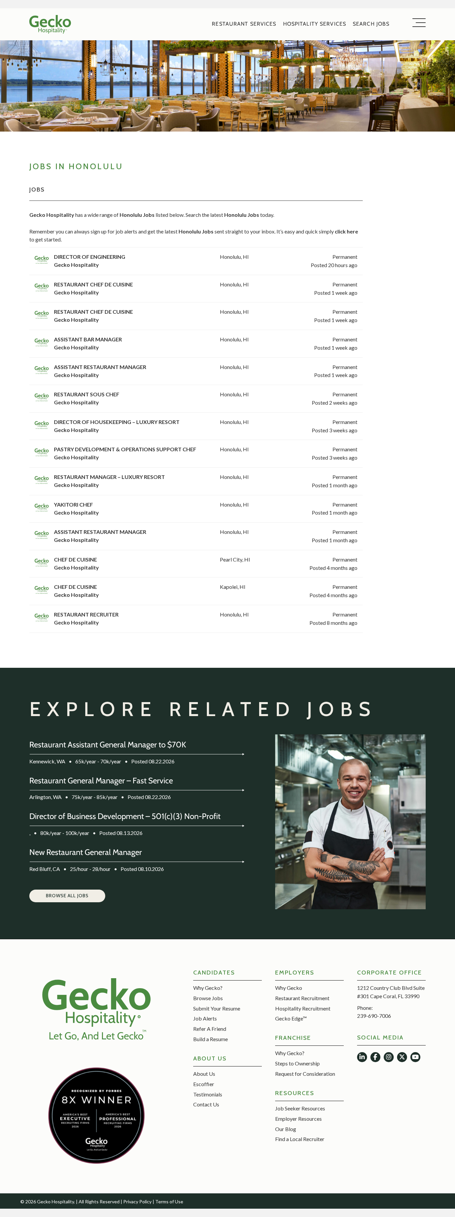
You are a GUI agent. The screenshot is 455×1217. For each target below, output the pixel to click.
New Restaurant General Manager (85, 852)
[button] (67, 896)
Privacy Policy (137, 1201)
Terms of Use (169, 1201)
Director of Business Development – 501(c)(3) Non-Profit (125, 816)
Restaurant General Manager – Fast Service (101, 780)
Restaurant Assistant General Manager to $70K (107, 744)
